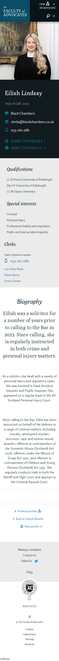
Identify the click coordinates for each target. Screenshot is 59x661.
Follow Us (26, 561)
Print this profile (26, 148)
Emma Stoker (12, 281)
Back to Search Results (29, 519)
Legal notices (29, 634)
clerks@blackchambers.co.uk (32, 122)
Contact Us (29, 555)
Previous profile (28, 511)
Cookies (30, 629)
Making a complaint (29, 549)
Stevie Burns (11, 275)
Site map (29, 639)
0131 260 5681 (20, 130)
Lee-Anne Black (13, 269)
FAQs (30, 572)
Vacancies (29, 644)
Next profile (31, 526)
